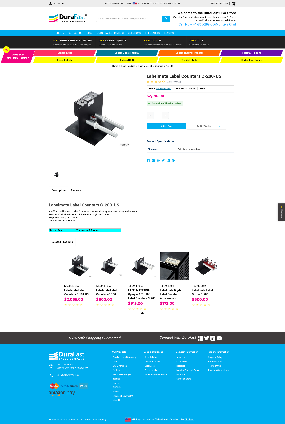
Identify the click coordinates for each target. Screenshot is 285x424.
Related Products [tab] (62, 242)
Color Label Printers (110, 33)
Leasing (169, 33)
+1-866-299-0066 (205, 24)
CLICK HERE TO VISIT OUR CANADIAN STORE (159, 3)
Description (59, 190)
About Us (180, 357)
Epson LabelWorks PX (123, 396)
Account (57, 3)
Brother (116, 370)
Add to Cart (78, 268)
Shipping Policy (215, 357)
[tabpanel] (79, 278)
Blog (89, 33)
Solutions (134, 33)
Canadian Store (183, 379)
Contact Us (75, 33)
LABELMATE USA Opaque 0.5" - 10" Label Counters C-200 (141, 294)
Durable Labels (151, 357)
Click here (189, 419)
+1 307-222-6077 (65, 375)
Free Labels (152, 33)
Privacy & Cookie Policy (219, 370)
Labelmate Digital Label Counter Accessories (171, 294)
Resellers (180, 366)
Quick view (79, 263)
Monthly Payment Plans (187, 370)
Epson (116, 391)
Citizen (116, 383)
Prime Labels (151, 370)
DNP (115, 361)
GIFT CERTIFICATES (219, 3)
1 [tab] (142, 313)
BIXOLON (117, 387)
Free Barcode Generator (156, 374)
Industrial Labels (152, 361)
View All (116, 400)
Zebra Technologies (122, 374)
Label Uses (150, 366)
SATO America (120, 366)
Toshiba (116, 379)
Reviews (76, 190)
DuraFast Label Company (124, 357)
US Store (180, 374)
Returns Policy (215, 361)
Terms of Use (214, 366)
